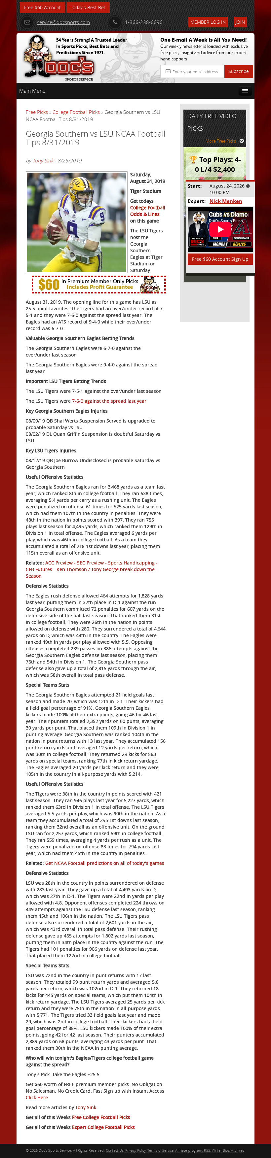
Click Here (37, 1097)
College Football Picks (76, 112)
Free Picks (37, 112)
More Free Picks (221, 141)
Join (240, 22)
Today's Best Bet (88, 7)
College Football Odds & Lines (147, 210)
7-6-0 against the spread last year (109, 401)
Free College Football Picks (101, 1117)
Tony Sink (42, 160)
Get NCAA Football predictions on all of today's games (104, 863)
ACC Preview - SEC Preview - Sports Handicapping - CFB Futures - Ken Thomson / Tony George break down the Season (92, 569)
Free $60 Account (42, 7)
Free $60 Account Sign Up (220, 259)
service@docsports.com (63, 22)
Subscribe (238, 71)
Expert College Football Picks (103, 1127)
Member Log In (208, 22)
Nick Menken (226, 201)
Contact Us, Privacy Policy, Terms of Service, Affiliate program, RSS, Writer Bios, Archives (175, 1150)
